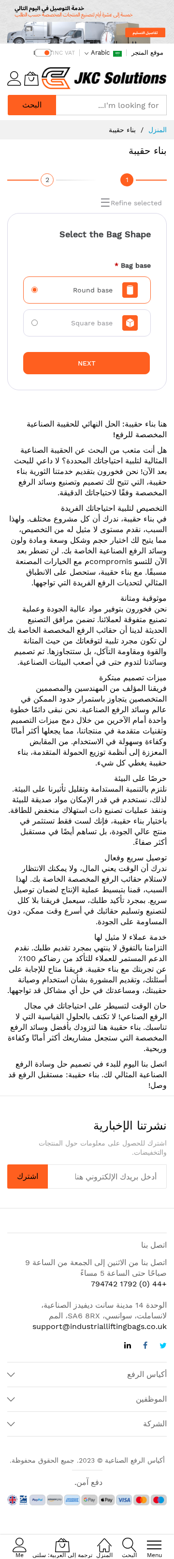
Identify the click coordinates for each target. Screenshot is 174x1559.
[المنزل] (104, 1539)
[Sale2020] (87, 22)
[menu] (154, 1545)
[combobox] (111, 105)
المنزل (157, 130)
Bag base (133, 265)
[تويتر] (163, 1346)
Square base (92, 323)
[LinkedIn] (127, 1346)
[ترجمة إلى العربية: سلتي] (31, 78)
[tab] (127, 181)
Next (87, 363)
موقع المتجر (147, 52)
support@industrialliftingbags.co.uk (99, 1326)
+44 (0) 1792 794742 (129, 1283)
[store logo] (104, 78)
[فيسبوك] (145, 1346)
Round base (93, 290)
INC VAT (64, 52)
